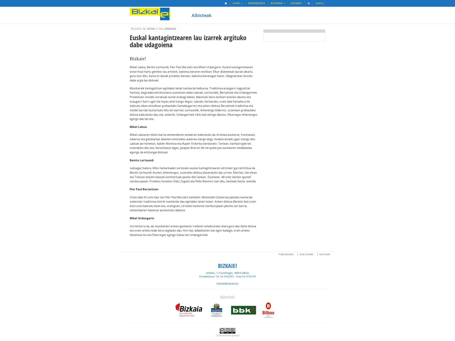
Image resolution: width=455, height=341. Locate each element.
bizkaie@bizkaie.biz (227, 283)
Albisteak (202, 15)
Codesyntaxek (223, 335)
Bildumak (277, 3)
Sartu (319, 3)
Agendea (296, 3)
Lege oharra (306, 254)
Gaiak (237, 3)
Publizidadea (286, 254)
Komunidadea (256, 3)
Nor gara (324, 254)
